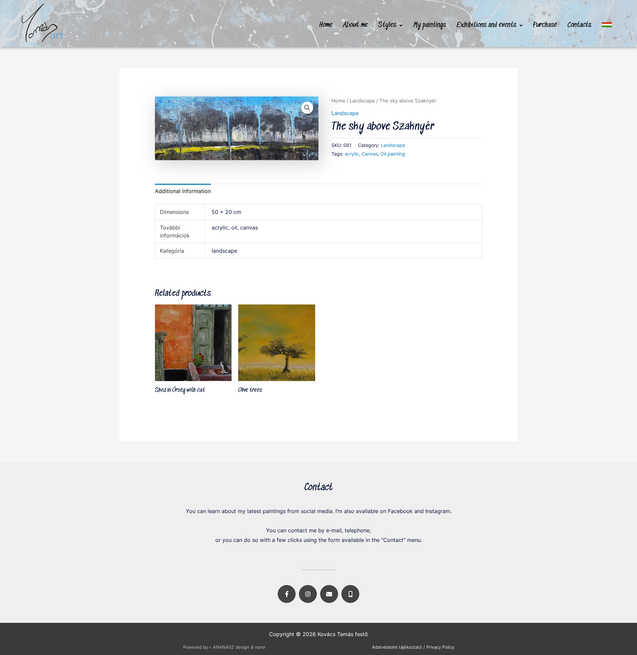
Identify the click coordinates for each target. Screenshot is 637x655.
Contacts (579, 25)
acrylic (352, 154)
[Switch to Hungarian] (607, 24)
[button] (390, 25)
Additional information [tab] (183, 191)
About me (355, 25)
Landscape (362, 101)
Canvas (370, 154)
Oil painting (393, 154)
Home (325, 25)
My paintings (429, 25)
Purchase (545, 25)
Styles (387, 25)
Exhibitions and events (486, 25)
